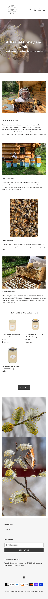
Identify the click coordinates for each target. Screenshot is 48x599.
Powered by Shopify (36, 592)
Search (7, 529)
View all (24, 387)
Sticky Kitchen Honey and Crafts (20, 592)
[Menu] (44, 9)
